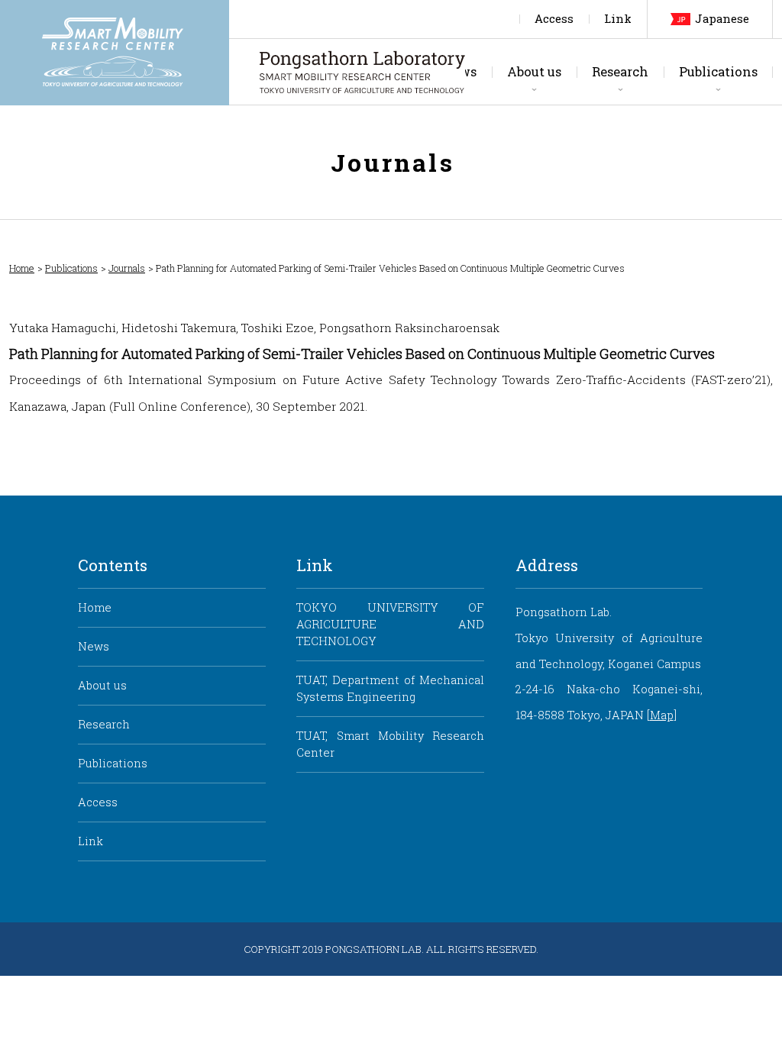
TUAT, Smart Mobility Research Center (389, 744)
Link (618, 19)
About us (534, 71)
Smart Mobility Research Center (114, 52)
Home (21, 268)
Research (620, 71)
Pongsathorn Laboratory (362, 71)
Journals (126, 268)
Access (554, 19)
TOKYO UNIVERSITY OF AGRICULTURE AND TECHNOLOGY (389, 624)
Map (662, 715)
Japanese (722, 19)
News (93, 646)
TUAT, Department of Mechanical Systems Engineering (389, 688)
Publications (718, 71)
